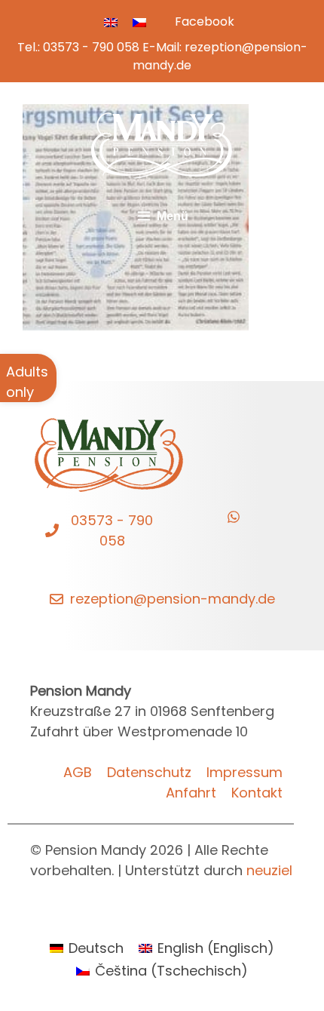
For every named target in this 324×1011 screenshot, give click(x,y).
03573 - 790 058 (91, 47)
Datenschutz (149, 772)
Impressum (244, 772)
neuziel (269, 870)
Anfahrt (191, 792)
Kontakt (257, 792)
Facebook (204, 21)
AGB (77, 772)
